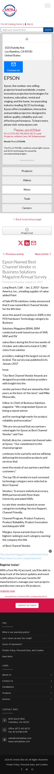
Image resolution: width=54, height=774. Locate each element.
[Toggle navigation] (47, 5)
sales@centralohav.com (19, 738)
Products (6, 693)
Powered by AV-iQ (39, 596)
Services (6, 699)
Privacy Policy (24, 596)
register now (7, 591)
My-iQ (30, 24)
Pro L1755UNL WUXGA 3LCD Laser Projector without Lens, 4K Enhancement (24, 135)
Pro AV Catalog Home (12, 24)
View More (7, 656)
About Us (6, 674)
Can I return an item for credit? (17, 638)
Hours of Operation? (12, 644)
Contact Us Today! (27, 605)
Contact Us (7, 680)
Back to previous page (28, 219)
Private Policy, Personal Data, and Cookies (23, 650)
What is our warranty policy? (16, 632)
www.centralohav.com (19, 741)
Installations (8, 686)
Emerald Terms (11, 596)
